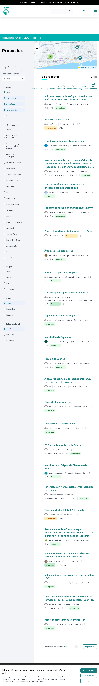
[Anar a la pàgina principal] (19, 11)
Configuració (88, 681)
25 (65, 646)
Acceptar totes (89, 670)
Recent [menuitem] (42, 88)
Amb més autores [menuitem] (93, 86)
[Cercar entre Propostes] (23, 78)
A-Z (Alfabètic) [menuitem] (51, 87)
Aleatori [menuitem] (34, 88)
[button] (7, 87)
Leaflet (82, 67)
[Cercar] (69, 11)
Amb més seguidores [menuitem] (83, 87)
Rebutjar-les (89, 675)
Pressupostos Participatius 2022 (16, 37)
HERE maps (92, 67)
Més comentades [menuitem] (72, 87)
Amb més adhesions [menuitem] (61, 87)
